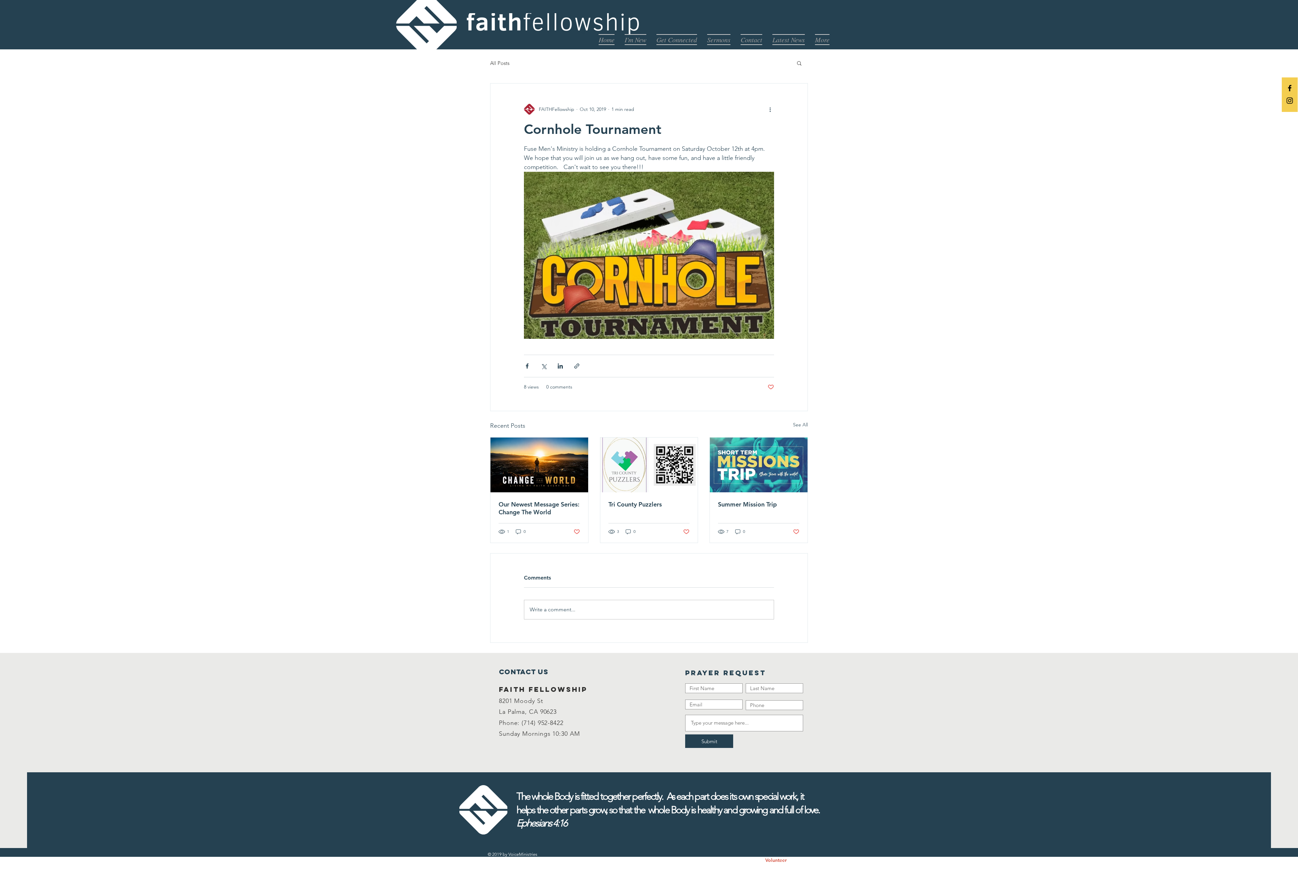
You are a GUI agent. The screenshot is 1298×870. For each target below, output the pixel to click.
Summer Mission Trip (747, 504)
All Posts (499, 63)
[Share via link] (577, 366)
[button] (799, 63)
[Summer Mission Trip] (759, 465)
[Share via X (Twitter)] (543, 366)
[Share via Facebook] (527, 366)
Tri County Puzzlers (635, 504)
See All (800, 425)
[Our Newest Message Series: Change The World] (539, 465)
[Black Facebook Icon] (1289, 88)
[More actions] (770, 109)
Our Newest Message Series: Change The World (539, 508)
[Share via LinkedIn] (560, 366)
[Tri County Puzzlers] (649, 465)
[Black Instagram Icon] (1289, 100)
